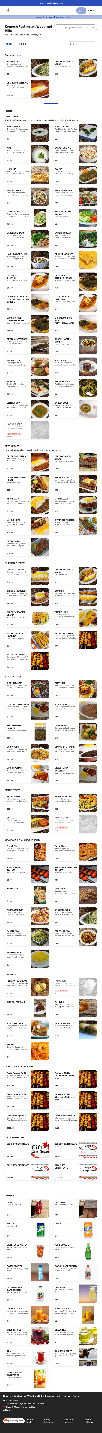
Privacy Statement (49, 1420)
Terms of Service (30, 1420)
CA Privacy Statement (68, 1420)
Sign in (91, 10)
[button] (11, 44)
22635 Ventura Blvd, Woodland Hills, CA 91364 (24, 1403)
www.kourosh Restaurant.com (51, 3)
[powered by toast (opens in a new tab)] (14, 1420)
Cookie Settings (89, 1420)
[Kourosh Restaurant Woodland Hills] (8, 9)
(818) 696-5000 (10, 1400)
